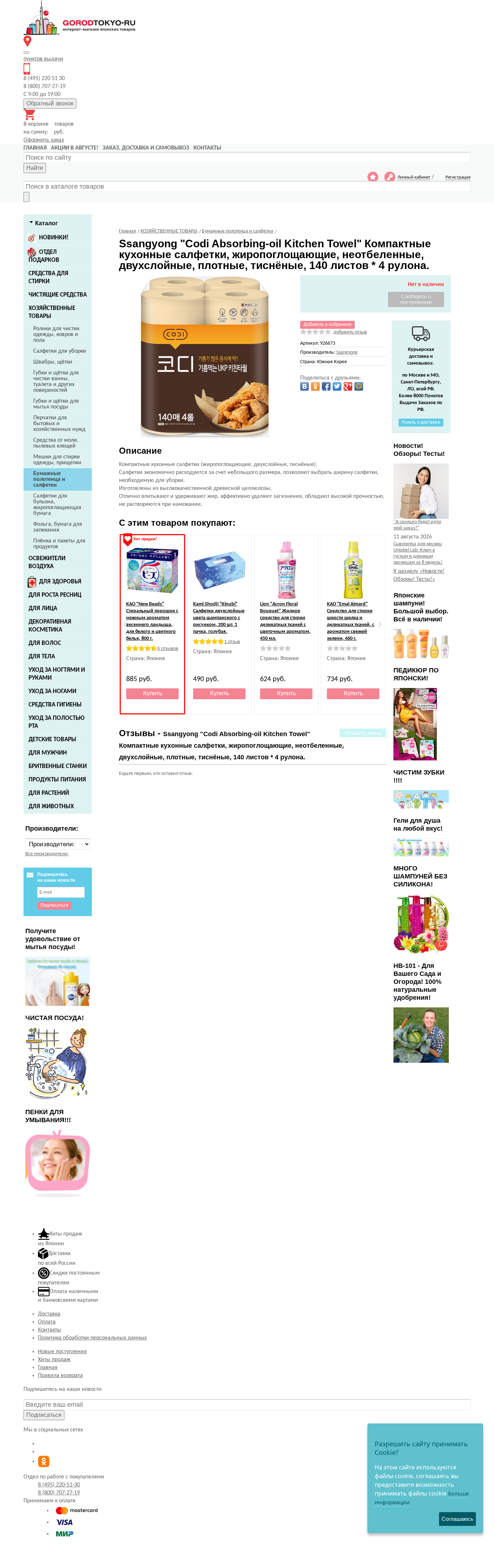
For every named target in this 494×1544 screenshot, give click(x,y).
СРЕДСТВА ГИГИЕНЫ (55, 705)
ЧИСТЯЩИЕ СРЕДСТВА (58, 295)
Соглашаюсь (457, 1519)
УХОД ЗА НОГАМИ (52, 691)
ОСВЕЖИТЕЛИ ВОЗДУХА (47, 562)
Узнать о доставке (421, 422)
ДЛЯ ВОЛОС (45, 643)
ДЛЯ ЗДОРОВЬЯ (60, 582)
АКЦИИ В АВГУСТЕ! (74, 148)
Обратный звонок (49, 103)
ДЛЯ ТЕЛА (42, 657)
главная (35, 148)
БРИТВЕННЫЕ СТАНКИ (58, 766)
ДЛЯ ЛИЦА (43, 608)
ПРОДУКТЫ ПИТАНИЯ (57, 780)
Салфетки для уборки (59, 351)
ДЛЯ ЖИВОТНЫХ (51, 807)
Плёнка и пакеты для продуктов (59, 544)
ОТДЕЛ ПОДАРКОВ (44, 256)
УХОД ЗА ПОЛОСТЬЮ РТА (57, 722)
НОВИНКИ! (54, 238)
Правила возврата (60, 1376)
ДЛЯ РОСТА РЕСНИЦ (55, 595)
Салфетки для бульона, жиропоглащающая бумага (57, 504)
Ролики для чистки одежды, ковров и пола (56, 334)
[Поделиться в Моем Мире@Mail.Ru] (358, 386)
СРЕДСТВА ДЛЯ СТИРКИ (48, 277)
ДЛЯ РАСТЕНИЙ (49, 793)
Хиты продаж (54, 1360)
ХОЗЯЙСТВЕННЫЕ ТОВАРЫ (52, 312)
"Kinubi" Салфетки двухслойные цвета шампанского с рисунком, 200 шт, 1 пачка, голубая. (218, 617)
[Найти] (26, 197)
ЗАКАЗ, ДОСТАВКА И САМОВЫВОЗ (146, 148)
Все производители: (47, 854)
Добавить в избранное (327, 324)
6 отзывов (167, 648)
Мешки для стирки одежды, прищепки (57, 460)
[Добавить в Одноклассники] (315, 386)
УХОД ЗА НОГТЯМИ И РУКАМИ (57, 674)
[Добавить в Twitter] (337, 386)
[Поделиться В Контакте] (304, 386)
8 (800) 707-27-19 (59, 1493)
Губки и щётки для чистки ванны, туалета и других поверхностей (56, 381)
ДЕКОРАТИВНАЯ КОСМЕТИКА (50, 626)
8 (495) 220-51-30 (59, 1485)
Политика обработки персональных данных (92, 1338)
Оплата (47, 1322)
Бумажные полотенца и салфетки (49, 479)
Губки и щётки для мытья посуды (56, 404)
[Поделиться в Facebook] (326, 386)
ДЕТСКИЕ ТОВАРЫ (52, 740)
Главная (48, 1368)
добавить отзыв (350, 332)
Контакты (49, 1330)
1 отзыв (232, 642)
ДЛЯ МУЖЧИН (48, 753)
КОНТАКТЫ (207, 148)
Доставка (49, 1314)
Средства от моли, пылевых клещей (55, 443)
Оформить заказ (44, 140)
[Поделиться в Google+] (348, 386)
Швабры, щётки (52, 362)
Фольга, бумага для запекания (57, 527)
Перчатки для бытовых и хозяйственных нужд (59, 423)
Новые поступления (62, 1352)
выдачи (43, 59)
